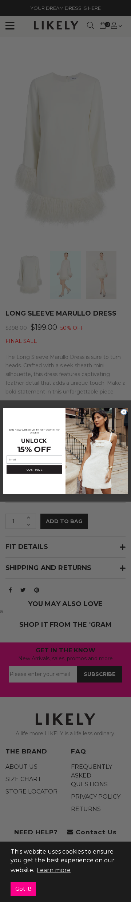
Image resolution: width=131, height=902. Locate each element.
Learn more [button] (54, 870)
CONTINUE (34, 469)
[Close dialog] (123, 412)
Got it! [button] (23, 889)
